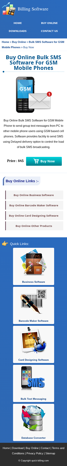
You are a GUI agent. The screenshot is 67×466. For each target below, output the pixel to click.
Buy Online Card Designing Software (33, 215)
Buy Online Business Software (34, 195)
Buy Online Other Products (34, 226)
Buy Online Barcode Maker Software (33, 205)
